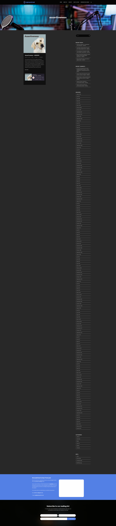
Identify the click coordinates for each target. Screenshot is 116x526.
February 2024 (79, 160)
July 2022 (78, 203)
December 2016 (79, 352)
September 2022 (79, 198)
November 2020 (79, 247)
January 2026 (79, 109)
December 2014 (79, 406)
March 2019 (79, 292)
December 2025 (79, 111)
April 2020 (78, 263)
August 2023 (79, 174)
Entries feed (79, 458)
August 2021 (79, 227)
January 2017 (79, 350)
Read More (26, 69)
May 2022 (78, 207)
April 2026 (78, 103)
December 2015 (79, 379)
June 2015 (78, 392)
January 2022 (79, 216)
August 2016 (79, 361)
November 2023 (79, 167)
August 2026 (79, 94)
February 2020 (79, 267)
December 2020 (79, 245)
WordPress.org (79, 462)
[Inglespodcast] (29, 2)
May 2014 (78, 419)
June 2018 (78, 312)
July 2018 (78, 310)
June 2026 (78, 98)
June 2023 (78, 178)
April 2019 (78, 290)
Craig (32, 57)
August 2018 (79, 308)
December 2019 (79, 272)
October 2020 (79, 250)
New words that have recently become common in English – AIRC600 (83, 78)
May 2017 (78, 341)
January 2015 (79, 403)
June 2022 (78, 205)
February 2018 (79, 321)
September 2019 (79, 279)
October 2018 (79, 303)
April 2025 (78, 129)
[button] (91, 2)
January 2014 (79, 428)
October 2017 (79, 330)
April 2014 (78, 421)
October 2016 (79, 357)
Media (78, 441)
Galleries (78, 436)
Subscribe (36, 79)
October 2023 (79, 169)
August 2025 (79, 120)
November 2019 (79, 274)
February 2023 (79, 187)
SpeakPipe (51, 483)
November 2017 (79, 328)
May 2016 (78, 368)
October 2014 (79, 410)
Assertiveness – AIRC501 (32, 55)
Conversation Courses (85, 2)
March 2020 (79, 265)
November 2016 (79, 354)
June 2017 (78, 339)
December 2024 (79, 138)
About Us (65, 2)
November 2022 (79, 194)
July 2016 (78, 363)
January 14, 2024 (27, 57)
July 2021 (78, 230)
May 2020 (78, 261)
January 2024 (79, 163)
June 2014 (78, 417)
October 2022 (79, 196)
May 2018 (78, 314)
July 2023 (78, 176)
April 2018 (78, 316)
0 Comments (41, 57)
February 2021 (79, 241)
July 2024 (78, 149)
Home (61, 2)
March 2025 (79, 132)
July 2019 (78, 283)
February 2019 (79, 294)
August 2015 (79, 388)
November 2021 (79, 221)
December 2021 (79, 218)
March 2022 (79, 212)
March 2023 (79, 185)
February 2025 (79, 134)
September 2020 (79, 252)
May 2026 (78, 100)
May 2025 (78, 127)
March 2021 (79, 238)
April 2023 (78, 183)
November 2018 (79, 301)
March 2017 (79, 345)
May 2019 (78, 288)
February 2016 (79, 374)
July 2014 (78, 415)
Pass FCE (78, 443)
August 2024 (79, 147)
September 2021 (79, 225)
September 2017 (79, 332)
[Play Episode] (33, 78)
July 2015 (78, 390)
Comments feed (79, 460)
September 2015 (79, 386)
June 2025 (78, 125)
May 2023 (78, 181)
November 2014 (79, 408)
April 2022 (78, 210)
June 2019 (78, 285)
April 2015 (78, 397)
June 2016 (78, 366)
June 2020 (78, 259)
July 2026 (78, 96)
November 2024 (79, 140)
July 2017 (78, 337)
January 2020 (79, 270)
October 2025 (79, 116)
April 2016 (78, 370)
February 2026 (79, 107)
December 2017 (79, 325)
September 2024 (79, 145)
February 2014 (79, 426)
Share (40, 79)
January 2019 (79, 296)
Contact (70, 2)
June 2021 (78, 232)
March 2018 (79, 319)
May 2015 (78, 394)
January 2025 (79, 136)
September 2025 (79, 118)
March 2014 (79, 423)
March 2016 (79, 372)
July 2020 (78, 256)
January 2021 (79, 243)
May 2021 (78, 234)
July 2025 (78, 123)
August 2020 (79, 254)
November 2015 (79, 381)
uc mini (78, 68)
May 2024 (78, 154)
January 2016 (79, 377)
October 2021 (79, 223)
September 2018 (79, 305)
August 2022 (79, 201)
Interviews (78, 438)
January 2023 (79, 189)
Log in (78, 456)
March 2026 (79, 105)
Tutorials (78, 447)
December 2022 (79, 192)
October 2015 (79, 383)
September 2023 (79, 172)
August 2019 (79, 281)
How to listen (76, 2)
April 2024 (78, 156)
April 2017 (78, 343)
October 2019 (79, 276)
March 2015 (79, 399)
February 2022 (79, 214)
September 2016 (79, 359)
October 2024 (79, 143)
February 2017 (79, 348)
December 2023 (79, 165)
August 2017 (79, 334)
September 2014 (79, 412)
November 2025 (79, 114)
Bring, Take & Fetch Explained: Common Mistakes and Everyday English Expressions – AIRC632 (83, 55)
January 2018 (79, 323)
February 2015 (79, 401)
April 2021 (78, 236)
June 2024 (78, 152)
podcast (36, 57)
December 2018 (79, 299)
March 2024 (79, 158)
